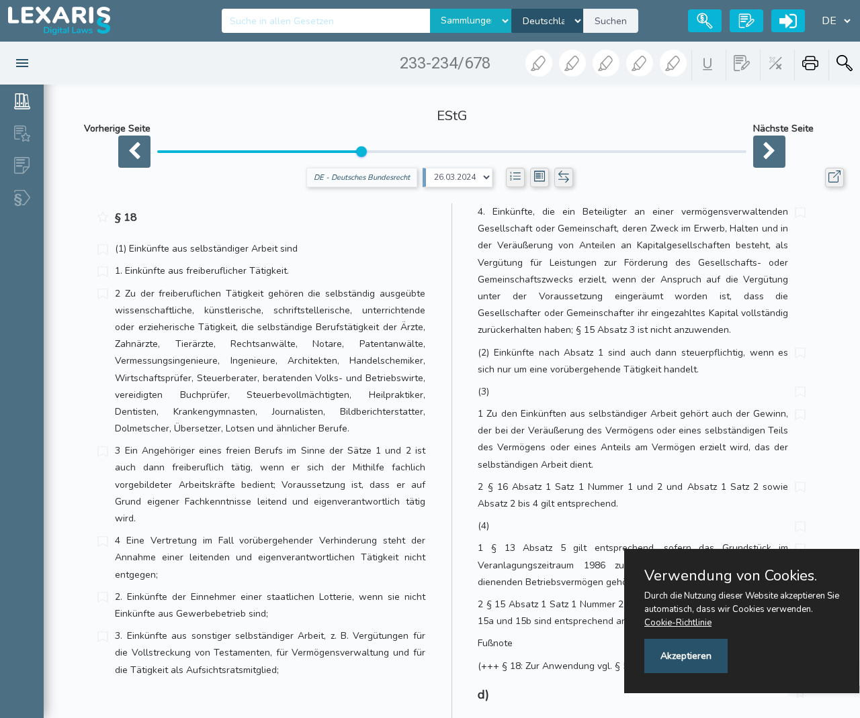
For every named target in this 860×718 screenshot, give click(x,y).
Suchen (611, 21)
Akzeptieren (686, 656)
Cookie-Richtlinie (678, 623)
